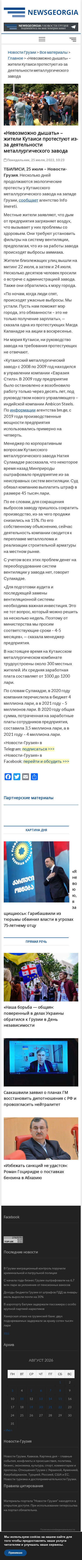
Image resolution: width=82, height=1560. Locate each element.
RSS (6, 1333)
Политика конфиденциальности (57, 1529)
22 (60, 1407)
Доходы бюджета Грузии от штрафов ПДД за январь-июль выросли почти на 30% (41, 1294)
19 (31, 1407)
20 (41, 1407)
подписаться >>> (38, 749)
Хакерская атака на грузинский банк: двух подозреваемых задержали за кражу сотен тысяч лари (38, 1320)
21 (50, 1407)
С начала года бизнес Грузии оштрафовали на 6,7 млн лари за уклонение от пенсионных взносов (39, 1282)
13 (41, 1399)
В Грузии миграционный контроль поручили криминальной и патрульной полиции (35, 1270)
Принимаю (15, 1553)
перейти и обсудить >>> (46, 761)
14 (50, 1399)
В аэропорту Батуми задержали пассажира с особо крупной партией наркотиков (40, 1306)
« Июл (8, 1430)
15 (60, 1399)
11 (22, 1399)
